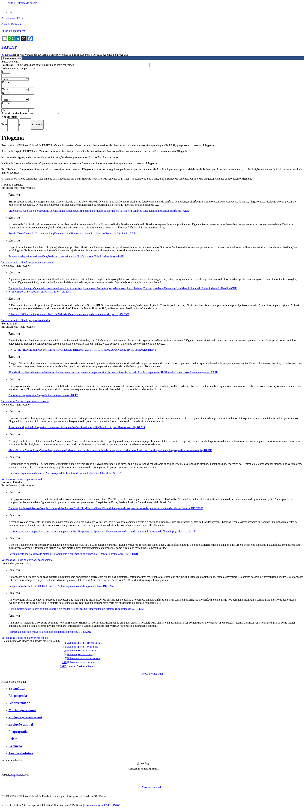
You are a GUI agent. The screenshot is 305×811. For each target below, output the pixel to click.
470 (64, 646)
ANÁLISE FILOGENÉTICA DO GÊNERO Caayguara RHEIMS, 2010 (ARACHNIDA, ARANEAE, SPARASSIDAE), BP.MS (82, 349)
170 (64, 662)
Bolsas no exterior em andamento (83, 658)
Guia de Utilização (11, 24)
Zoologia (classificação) (25, 717)
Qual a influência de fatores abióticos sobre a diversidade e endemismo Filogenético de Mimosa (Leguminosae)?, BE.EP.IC (77, 608)
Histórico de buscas (26, 2)
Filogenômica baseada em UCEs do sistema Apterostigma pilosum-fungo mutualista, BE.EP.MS (61, 586)
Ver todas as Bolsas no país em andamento (25, 401)
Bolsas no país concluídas (79, 654)
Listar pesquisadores (14, 775)
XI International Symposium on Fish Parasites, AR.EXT (39, 291)
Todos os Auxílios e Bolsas (80, 666)
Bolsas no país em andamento (82, 650)
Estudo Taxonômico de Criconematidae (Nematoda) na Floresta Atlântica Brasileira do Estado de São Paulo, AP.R (72, 233)
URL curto (7, 2)
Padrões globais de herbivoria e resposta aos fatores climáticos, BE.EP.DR (49, 631)
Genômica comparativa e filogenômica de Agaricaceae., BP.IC (43, 395)
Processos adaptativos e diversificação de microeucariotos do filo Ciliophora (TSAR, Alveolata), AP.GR (66, 256)
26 (65, 642)
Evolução (15, 746)
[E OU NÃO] (5, 71)
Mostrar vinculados (152, 673)
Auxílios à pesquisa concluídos (82, 646)
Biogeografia (17, 695)
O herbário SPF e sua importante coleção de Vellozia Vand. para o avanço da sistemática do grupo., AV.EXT (68, 314)
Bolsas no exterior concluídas (81, 662)
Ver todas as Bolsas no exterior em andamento (27, 559)
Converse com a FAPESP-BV (102, 805)
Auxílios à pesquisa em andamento (84, 642)
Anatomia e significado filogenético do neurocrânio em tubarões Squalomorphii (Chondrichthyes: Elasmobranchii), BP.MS (76, 427)
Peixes (12, 739)
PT (10, 8)
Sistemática (16, 688)
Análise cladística (20, 753)
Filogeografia (18, 732)
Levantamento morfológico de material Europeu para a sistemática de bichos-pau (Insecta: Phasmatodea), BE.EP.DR (73, 553)
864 (64, 654)
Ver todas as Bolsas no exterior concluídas (24, 637)
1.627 (63, 666)
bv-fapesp (6, 54)
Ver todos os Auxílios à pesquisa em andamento (27, 262)
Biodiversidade (19, 703)
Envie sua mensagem (13, 30)
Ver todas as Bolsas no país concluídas (22, 479)
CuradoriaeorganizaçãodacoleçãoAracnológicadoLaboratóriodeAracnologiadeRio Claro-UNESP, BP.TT (66, 473)
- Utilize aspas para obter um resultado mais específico (38, 64)
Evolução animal (20, 724)
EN (10, 12)
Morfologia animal (22, 710)
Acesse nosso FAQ (12, 18)
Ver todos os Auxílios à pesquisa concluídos (25, 320)
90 (65, 650)
